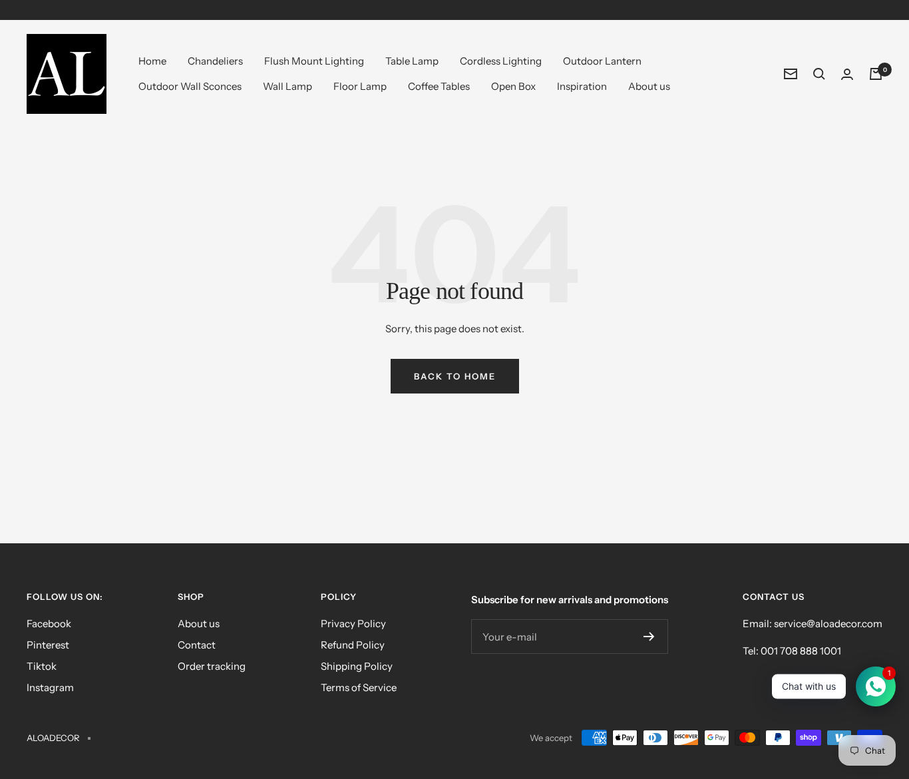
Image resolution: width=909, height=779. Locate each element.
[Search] (819, 74)
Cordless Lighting (501, 61)
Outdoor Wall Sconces (190, 86)
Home (152, 61)
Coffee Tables (439, 86)
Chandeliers (215, 61)
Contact (197, 645)
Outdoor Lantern (602, 61)
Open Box (513, 86)
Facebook (49, 623)
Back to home (455, 376)
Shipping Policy (357, 666)
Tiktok (42, 666)
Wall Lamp (287, 86)
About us (649, 86)
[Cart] (875, 74)
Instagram (50, 687)
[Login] (847, 74)
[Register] (649, 636)
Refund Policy (353, 645)
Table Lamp (412, 61)
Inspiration (582, 86)
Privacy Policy (353, 623)
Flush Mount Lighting (314, 61)
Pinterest (48, 645)
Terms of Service (359, 687)
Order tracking (212, 666)
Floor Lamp (360, 86)
